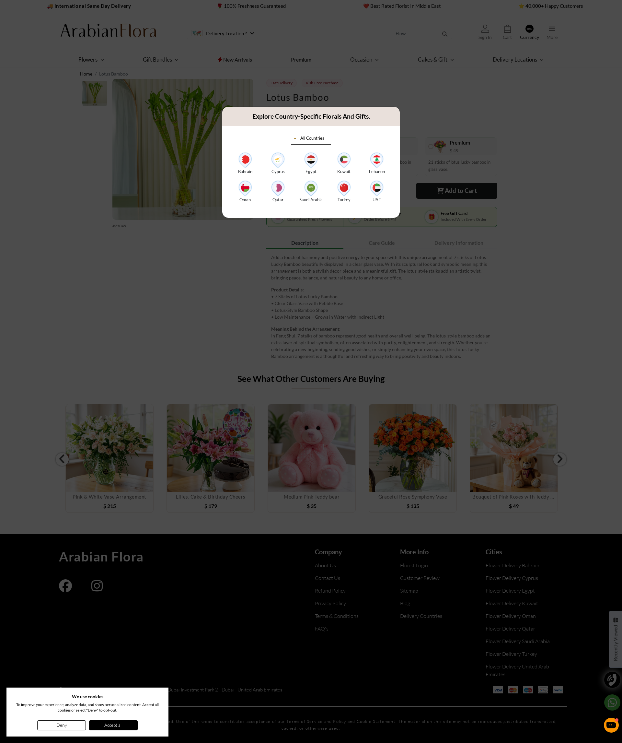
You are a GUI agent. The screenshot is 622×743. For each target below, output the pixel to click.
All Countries (312, 138)
